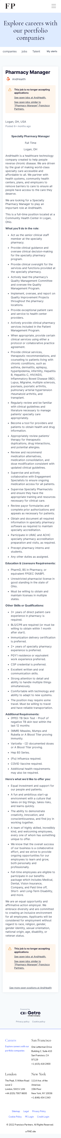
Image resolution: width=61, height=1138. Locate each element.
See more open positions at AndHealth (30, 987)
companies (10, 51)
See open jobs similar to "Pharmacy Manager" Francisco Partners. (32, 105)
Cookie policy (38, 1021)
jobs (24, 51)
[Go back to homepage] (10, 6)
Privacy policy (22, 1021)
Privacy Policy (39, 1111)
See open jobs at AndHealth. (30, 97)
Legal (26, 1111)
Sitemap (16, 1111)
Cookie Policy (15, 1116)
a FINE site (30, 1131)
